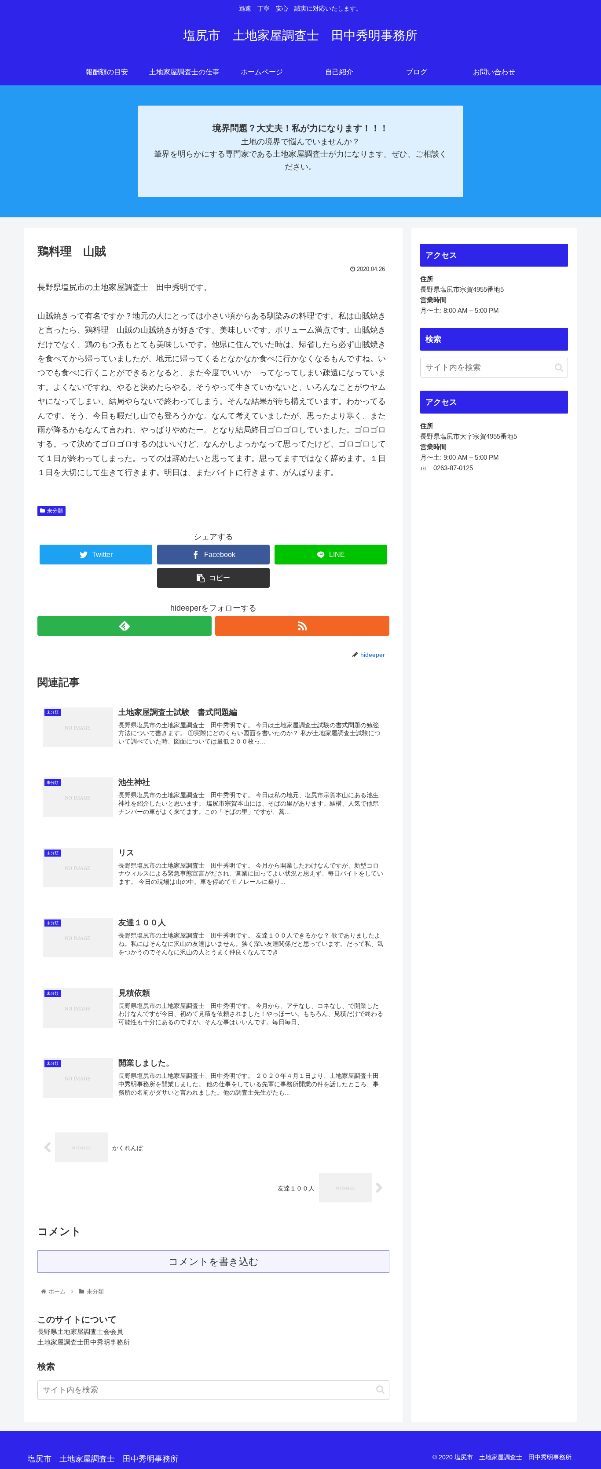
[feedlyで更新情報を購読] (124, 626)
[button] (380, 1390)
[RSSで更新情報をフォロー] (302, 626)
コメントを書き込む (214, 1261)
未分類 (55, 511)
